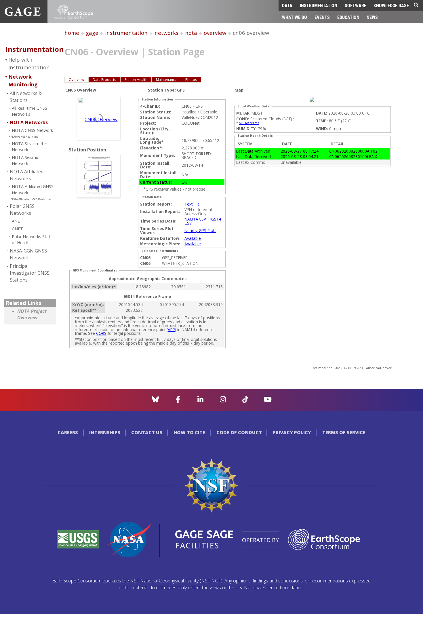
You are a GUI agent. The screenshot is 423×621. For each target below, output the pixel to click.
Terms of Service (343, 432)
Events (322, 17)
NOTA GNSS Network (32, 130)
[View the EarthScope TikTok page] (245, 401)
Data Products (104, 79)
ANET (17, 221)
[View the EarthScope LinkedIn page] (200, 401)
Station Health (136, 79)
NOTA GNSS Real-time (24, 136)
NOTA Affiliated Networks (26, 175)
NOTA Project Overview (32, 314)
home (71, 32)
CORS (101, 333)
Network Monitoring (23, 80)
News (372, 17)
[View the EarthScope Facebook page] (178, 401)
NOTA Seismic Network (25, 160)
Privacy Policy (292, 432)
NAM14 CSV (195, 219)
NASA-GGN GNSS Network (28, 254)
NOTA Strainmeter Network (29, 147)
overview (215, 32)
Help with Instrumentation (28, 63)
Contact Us (146, 432)
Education (348, 17)
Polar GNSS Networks (22, 209)
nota (191, 32)
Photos (191, 79)
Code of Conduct (239, 432)
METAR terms (249, 123)
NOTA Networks (29, 122)
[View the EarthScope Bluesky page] (155, 401)
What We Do (294, 17)
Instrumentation (318, 5)
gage (92, 32)
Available (192, 238)
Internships (104, 432)
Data (287, 5)
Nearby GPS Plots (200, 230)
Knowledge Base (391, 5)
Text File (192, 204)
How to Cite (189, 432)
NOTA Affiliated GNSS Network (33, 189)
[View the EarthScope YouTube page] (268, 401)
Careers (68, 432)
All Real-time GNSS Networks (29, 111)
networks (166, 32)
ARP (171, 329)
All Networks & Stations (26, 96)
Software (355, 5)
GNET (17, 228)
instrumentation (126, 32)
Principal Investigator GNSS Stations (29, 273)
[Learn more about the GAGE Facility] (23, 14)
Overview (76, 79)
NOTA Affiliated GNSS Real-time (31, 199)
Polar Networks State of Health (32, 240)
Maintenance (166, 79)
